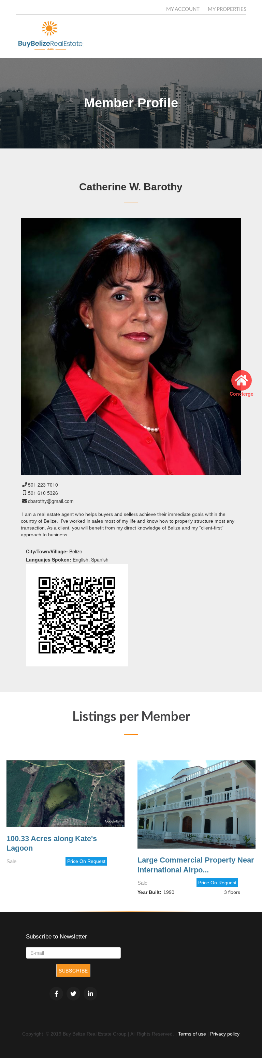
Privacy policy (224, 1034)
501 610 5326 (43, 492)
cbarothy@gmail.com (51, 501)
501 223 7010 (43, 484)
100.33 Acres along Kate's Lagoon (51, 843)
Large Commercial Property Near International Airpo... (195, 865)
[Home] (52, 36)
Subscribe (73, 970)
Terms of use (192, 1034)
